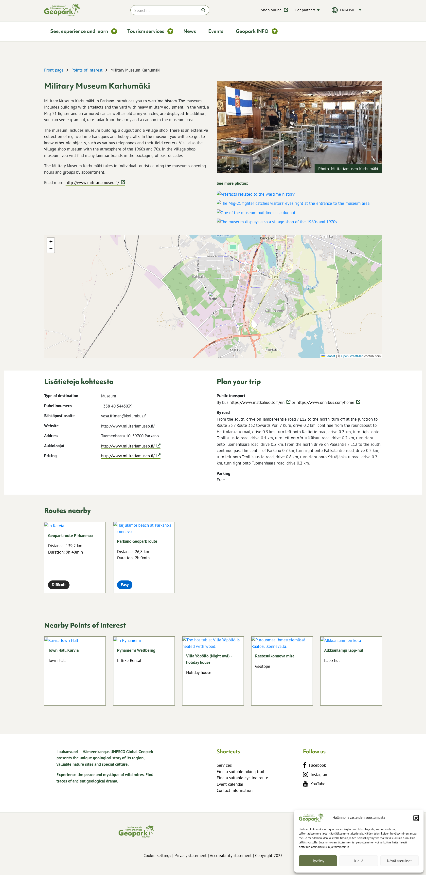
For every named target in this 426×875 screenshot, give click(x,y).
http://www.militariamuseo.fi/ (92, 182)
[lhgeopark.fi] (62, 10)
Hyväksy (318, 860)
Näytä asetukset (399, 860)
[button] (416, 817)
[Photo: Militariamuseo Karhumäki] (299, 126)
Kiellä (358, 860)
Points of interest (87, 70)
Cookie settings (157, 855)
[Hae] (203, 9)
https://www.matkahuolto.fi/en (257, 402)
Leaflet (330, 356)
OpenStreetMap (352, 356)
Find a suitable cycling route (242, 777)
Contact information (234, 790)
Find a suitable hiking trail (240, 771)
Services (224, 765)
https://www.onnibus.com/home (325, 402)
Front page (54, 70)
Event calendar (230, 784)
